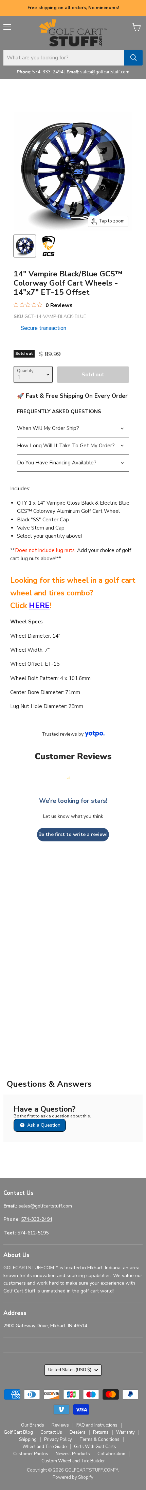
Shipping (28, 1439)
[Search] (133, 58)
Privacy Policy (58, 1439)
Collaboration (111, 1454)
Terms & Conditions (99, 1439)
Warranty (125, 1432)
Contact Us (51, 1432)
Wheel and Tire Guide (44, 1447)
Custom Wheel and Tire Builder (73, 1461)
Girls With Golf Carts (95, 1447)
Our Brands (32, 1425)
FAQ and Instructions (96, 1425)
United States (69, 1370)
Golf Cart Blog (18, 1432)
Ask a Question (43, 1125)
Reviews (60, 1425)
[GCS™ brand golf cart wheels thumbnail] (48, 246)
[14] (25, 246)
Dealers (78, 1432)
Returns (101, 1432)
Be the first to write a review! (73, 834)
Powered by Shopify (73, 1477)
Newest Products (73, 1454)
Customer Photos (30, 1454)
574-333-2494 (47, 72)
